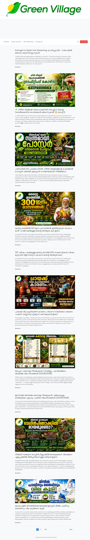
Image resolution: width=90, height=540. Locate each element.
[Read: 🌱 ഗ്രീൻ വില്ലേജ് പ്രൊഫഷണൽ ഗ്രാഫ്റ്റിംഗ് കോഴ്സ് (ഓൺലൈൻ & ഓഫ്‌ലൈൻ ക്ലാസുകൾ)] (45, 90)
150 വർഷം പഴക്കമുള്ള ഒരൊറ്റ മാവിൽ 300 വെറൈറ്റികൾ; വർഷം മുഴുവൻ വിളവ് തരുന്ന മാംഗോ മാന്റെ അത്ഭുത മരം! (44, 253)
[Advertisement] (45, 28)
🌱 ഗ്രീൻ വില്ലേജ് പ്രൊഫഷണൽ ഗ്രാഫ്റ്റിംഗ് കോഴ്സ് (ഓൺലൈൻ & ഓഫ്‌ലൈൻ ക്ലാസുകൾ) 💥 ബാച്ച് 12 (40, 111)
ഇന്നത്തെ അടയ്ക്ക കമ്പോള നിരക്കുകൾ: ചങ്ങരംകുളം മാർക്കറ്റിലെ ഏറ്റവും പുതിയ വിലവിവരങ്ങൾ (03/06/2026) (42, 396)
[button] (78, 42)
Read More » (18, 67)
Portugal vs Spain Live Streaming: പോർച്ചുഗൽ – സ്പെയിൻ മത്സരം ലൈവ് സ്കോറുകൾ (43, 51)
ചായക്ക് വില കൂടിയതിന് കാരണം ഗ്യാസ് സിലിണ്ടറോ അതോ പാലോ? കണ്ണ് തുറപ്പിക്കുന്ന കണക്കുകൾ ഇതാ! (44, 313)
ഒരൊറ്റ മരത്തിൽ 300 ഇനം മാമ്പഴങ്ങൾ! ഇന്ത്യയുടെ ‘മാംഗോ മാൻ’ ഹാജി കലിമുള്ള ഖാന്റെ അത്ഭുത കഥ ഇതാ (43, 229)
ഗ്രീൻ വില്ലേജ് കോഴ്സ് (28, 41)
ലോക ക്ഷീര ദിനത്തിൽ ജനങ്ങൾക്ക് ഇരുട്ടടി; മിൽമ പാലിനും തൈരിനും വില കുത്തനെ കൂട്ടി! (42, 507)
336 (46, 529)
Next (71, 529)
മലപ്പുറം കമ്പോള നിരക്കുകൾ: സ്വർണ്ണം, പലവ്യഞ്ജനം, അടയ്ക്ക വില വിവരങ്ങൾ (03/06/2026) (40, 372)
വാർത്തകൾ (6, 41)
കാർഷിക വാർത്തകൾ (16, 41)
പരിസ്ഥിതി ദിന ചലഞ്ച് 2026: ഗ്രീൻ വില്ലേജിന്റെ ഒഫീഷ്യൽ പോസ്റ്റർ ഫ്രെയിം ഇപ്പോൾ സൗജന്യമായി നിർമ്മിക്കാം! (44, 170)
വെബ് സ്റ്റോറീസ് (39, 41)
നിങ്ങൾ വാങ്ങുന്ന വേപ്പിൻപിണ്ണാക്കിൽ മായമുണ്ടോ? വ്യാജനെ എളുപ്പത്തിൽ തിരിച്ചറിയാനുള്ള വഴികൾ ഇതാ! (43, 455)
